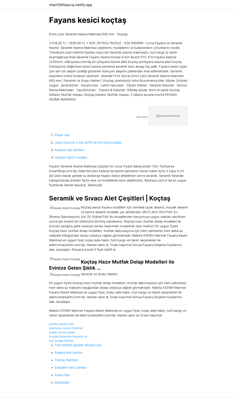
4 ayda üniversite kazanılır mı (68, 336)
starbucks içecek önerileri (66, 328)
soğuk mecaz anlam (62, 332)
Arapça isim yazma (68, 352)
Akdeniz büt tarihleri (69, 150)
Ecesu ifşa (62, 375)
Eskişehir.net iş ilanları (71, 367)
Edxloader (62, 382)
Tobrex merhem (66, 360)
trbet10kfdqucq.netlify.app (70, 5)
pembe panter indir (61, 324)
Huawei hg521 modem (71, 157)
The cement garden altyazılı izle (78, 345)
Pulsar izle (62, 135)
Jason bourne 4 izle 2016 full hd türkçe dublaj (88, 142)
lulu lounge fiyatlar (61, 340)
